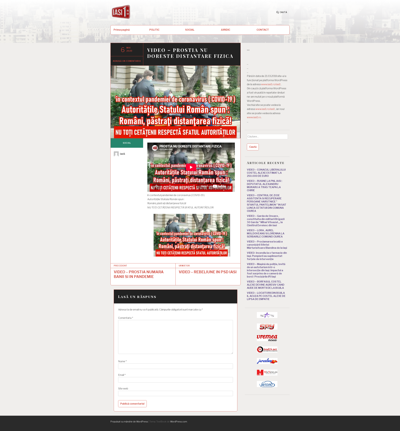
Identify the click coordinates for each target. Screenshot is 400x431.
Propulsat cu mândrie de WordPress (129, 421)
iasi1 (122, 153)
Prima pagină (122, 29)
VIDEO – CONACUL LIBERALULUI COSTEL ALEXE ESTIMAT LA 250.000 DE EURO (266, 172)
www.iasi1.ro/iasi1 (271, 84)
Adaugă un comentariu (127, 61)
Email (121, 374)
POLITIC (154, 29)
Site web (123, 388)
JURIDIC (225, 29)
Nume (122, 361)
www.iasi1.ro (254, 117)
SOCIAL (190, 29)
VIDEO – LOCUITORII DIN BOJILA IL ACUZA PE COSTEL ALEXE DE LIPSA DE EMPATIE (266, 296)
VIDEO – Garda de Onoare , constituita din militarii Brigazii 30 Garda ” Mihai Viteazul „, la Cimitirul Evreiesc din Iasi (266, 220)
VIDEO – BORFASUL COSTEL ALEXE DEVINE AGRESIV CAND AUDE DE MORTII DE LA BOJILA (265, 284)
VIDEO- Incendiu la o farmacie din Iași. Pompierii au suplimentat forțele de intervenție (267, 256)
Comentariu (125, 317)
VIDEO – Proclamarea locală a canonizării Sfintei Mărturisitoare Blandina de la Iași (267, 244)
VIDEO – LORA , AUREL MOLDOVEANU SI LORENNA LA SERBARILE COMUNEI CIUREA (265, 233)
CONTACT (263, 29)
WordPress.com (178, 421)
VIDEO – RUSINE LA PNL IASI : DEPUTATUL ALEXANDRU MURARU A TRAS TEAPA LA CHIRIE (264, 185)
